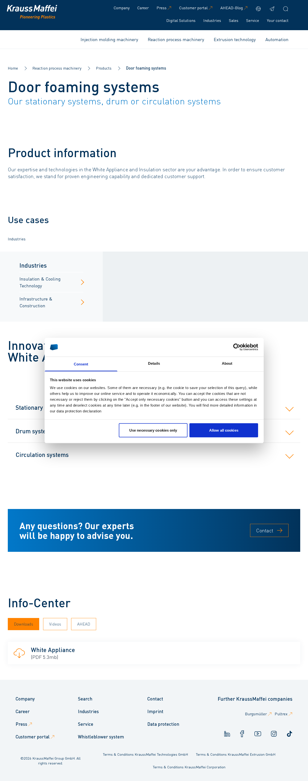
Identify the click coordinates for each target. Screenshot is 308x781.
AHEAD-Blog (231, 7)
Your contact (278, 20)
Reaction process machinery (176, 39)
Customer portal (193, 7)
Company (122, 7)
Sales (233, 20)
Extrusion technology (235, 39)
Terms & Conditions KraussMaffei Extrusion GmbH (235, 754)
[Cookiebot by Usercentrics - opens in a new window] (236, 347)
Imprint (155, 711)
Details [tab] (154, 363)
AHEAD (83, 624)
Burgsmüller (256, 713)
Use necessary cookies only (153, 430)
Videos (55, 624)
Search (85, 698)
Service (252, 20)
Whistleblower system (101, 736)
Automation (277, 39)
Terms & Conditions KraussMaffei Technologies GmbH (145, 754)
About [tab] (227, 363)
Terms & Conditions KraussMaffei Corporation (189, 767)
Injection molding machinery (109, 39)
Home (13, 68)
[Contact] (272, 9)
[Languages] (258, 9)
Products (104, 68)
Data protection (163, 724)
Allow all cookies (223, 430)
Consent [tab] (81, 364)
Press (162, 7)
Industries (212, 20)
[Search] (286, 9)
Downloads (23, 624)
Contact (264, 530)
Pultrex (281, 713)
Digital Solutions (181, 20)
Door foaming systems (146, 68)
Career (143, 7)
